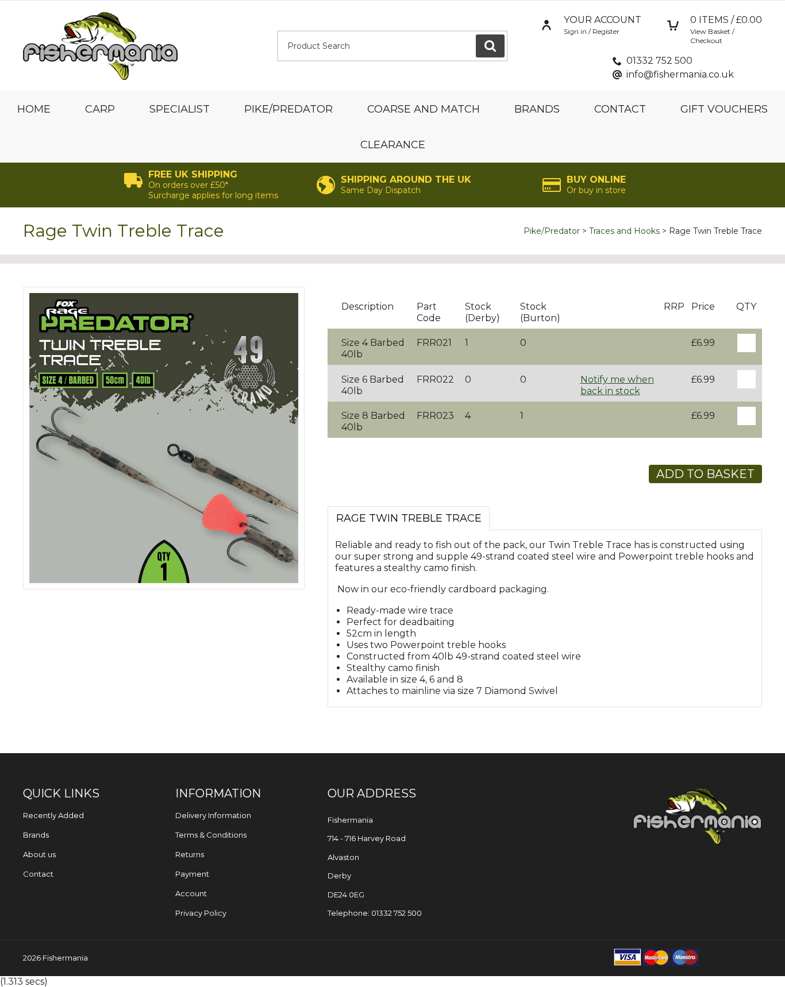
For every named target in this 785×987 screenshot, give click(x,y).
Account (191, 893)
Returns (189, 854)
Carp (100, 109)
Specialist (179, 109)
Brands (537, 109)
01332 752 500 (659, 60)
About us (39, 854)
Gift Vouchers (724, 109)
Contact (620, 109)
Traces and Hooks (624, 231)
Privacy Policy (200, 912)
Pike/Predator (288, 109)
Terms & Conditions (211, 834)
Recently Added (53, 815)
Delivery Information (213, 815)
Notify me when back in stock (617, 385)
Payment (192, 873)
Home (34, 109)
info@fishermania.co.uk (680, 74)
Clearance (392, 144)
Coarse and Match (423, 109)
